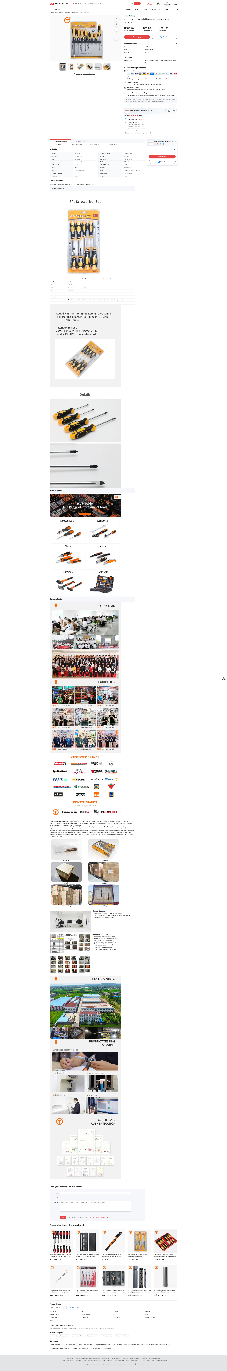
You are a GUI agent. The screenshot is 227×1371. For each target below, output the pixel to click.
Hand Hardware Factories (103, 1344)
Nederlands (117, 1360)
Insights (158, 1358)
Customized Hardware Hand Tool (60, 1349)
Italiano (104, 1360)
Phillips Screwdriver (84, 12)
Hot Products (70, 1358)
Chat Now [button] (166, 37)
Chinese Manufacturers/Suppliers (92, 1358)
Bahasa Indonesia (162, 1360)
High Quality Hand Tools (120, 1344)
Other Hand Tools (64, 1336)
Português (83, 1360)
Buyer (136, 9)
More (51, 1352)
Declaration (132, 1364)
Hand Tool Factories (56, 1344)
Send (63, 1217)
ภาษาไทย (142, 1360)
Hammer (147, 1311)
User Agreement (123, 1364)
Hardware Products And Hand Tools (159, 1344)
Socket (115, 1314)
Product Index (144, 1358)
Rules (176, 9)
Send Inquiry (137, 37)
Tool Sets (84, 1317)
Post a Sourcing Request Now (99, 1217)
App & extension (155, 9)
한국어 (127, 1360)
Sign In (127, 133)
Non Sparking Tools (150, 1317)
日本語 (133, 1360)
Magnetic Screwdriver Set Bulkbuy (101, 1349)
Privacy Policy (139, 1364)
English (72, 1360)
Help (145, 9)
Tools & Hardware (59, 12)
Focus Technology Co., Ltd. (101, 1364)
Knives (147, 1314)
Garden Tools (53, 1317)
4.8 (155, 144)
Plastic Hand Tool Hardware (80, 1349)
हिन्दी (137, 1360)
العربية (122, 1360)
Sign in (175, 4)
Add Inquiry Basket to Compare (85, 74)
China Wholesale (106, 1358)
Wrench (116, 1311)
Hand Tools (67, 12)
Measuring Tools (54, 1314)
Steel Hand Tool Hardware (138, 1344)
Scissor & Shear (86, 1314)
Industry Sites (125, 1358)
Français (90, 1360)
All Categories (56, 9)
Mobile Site (152, 1358)
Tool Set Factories (71, 1344)
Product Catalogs (75, 1307)
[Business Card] (175, 149)
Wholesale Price (116, 1358)
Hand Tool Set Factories (85, 1344)
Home (51, 12)
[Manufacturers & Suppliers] (59, 3)
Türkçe (148, 1360)
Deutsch (110, 1360)
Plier (83, 1311)
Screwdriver (75, 12)
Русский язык (97, 1360)
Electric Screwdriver (77, 1336)
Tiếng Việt (154, 1360)
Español (78, 1360)
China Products (79, 1358)
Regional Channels (134, 1358)
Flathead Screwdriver (121, 1336)
